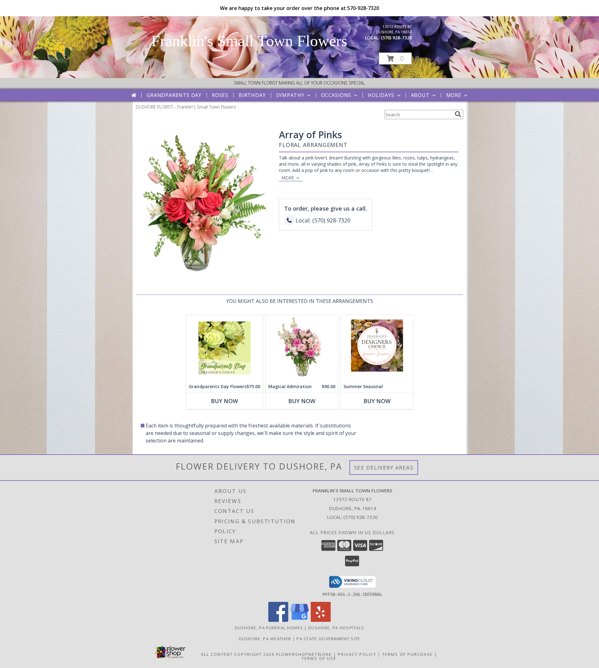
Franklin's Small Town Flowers (249, 41)
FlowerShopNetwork (304, 654)
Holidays (381, 95)
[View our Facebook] (278, 620)
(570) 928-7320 (396, 38)
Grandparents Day (174, 95)
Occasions (336, 95)
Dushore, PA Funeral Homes (269, 628)
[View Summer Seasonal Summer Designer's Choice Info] (377, 348)
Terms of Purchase (407, 654)
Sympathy (290, 95)
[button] (395, 58)
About (420, 95)
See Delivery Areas (384, 467)
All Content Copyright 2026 (238, 654)
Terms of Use (319, 658)
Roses (220, 95)
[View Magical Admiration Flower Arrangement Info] (302, 348)
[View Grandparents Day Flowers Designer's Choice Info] (224, 348)
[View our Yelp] (321, 620)
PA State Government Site (328, 638)
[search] (458, 114)
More (453, 95)
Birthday (252, 95)
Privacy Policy (357, 654)
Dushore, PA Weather (265, 638)
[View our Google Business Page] (299, 620)
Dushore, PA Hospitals (336, 628)
